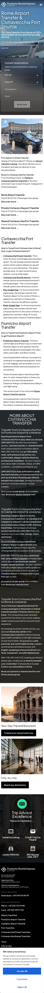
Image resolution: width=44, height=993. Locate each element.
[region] (22, 970)
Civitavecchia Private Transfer (17, 256)
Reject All (22, 987)
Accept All (22, 971)
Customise (22, 979)
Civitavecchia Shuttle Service (17, 277)
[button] (41, 5)
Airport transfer (23, 494)
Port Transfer (21, 558)
